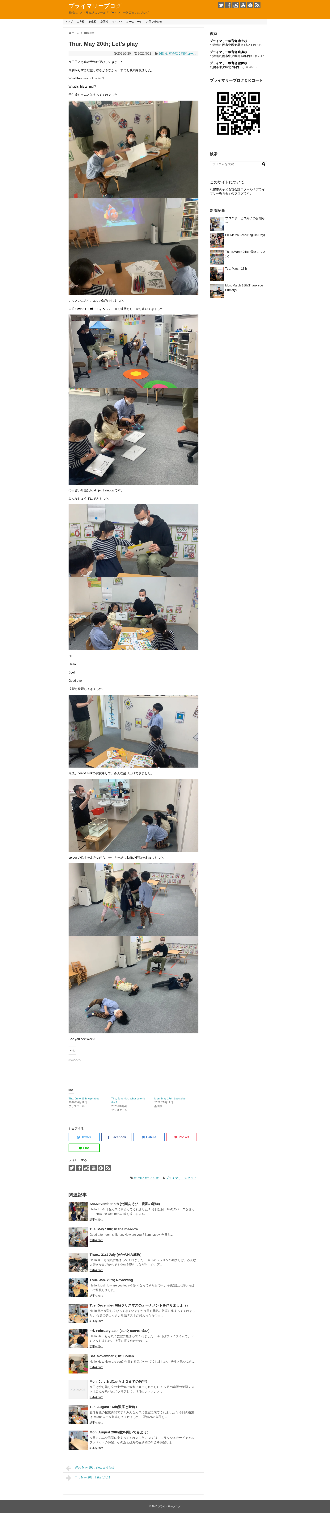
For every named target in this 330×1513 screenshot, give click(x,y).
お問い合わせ (154, 21)
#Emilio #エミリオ (146, 1178)
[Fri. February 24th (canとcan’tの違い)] (78, 1338)
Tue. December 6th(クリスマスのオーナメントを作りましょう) (139, 1305)
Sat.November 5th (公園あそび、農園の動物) (125, 1204)
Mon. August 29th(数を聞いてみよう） (120, 1432)
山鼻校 (81, 21)
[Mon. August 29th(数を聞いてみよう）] (78, 1440)
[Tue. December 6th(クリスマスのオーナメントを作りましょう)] (78, 1313)
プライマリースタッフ (181, 1178)
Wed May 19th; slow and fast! (94, 1467)
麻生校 (92, 21)
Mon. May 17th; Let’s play (169, 1098)
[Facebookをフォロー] (228, 5)
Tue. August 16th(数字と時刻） (114, 1407)
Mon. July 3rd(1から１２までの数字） (119, 1381)
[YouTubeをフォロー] (243, 5)
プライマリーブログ (95, 6)
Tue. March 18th (236, 268)
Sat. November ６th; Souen (112, 1356)
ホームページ (134, 21)
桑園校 (104, 21)
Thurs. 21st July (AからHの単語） (116, 1255)
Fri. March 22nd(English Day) (245, 235)
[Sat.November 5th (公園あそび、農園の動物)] (78, 1211)
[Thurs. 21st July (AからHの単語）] (78, 1262)
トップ (69, 21)
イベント (117, 21)
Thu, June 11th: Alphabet (84, 1098)
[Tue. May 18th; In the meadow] (78, 1237)
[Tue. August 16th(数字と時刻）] (78, 1414)
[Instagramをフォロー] (235, 5)
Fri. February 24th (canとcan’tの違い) (120, 1331)
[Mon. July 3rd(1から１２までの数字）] (78, 1389)
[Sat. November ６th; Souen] (78, 1363)
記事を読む (96, 1219)
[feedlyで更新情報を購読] (250, 5)
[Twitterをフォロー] (221, 5)
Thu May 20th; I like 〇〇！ (93, 1477)
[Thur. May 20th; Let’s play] (149, 1137)
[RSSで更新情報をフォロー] (257, 5)
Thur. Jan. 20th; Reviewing (111, 1280)
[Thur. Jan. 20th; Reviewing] (78, 1287)
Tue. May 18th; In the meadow (114, 1229)
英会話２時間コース (182, 53)
